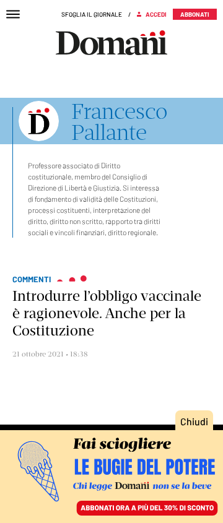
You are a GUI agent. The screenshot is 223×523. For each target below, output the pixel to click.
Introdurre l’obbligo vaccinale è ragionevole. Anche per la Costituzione (106, 313)
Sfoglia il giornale (91, 14)
